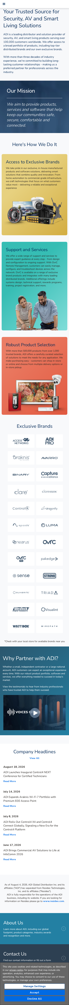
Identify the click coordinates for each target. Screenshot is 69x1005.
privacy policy (16, 970)
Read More (9, 781)
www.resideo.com (53, 901)
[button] (4, 4)
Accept (34, 992)
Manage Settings (34, 986)
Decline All (34, 999)
